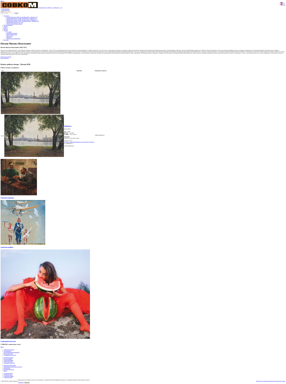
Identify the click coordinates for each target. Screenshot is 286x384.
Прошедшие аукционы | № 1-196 (15, 22)
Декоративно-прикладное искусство (13, 366)
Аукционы (6, 15)
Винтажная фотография (10, 365)
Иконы (5, 370)
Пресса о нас (10, 36)
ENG (284, 5)
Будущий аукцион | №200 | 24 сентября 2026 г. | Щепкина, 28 (22, 17)
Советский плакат (8, 361)
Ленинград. (68, 126)
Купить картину (5, 58)
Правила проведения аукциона (14, 24)
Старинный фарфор (9, 376)
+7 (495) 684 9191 (5, 9)
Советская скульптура (9, 363)
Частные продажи (8, 25)
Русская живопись (8, 353)
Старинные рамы (8, 377)
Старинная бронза (8, 373)
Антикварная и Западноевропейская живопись (11, 351)
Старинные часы (8, 374)
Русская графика (8, 359)
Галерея (6, 30)
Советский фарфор (8, 360)
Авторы (6, 26)
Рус (284, 3)
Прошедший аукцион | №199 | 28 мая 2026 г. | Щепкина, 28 (21, 18)
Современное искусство (10, 355)
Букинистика (7, 368)
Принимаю (27, 382)
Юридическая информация (13, 38)
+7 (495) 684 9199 (5, 10)
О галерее (9, 32)
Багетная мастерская (12, 34)
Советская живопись (9, 349)
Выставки (6, 40)
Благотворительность (12, 33)
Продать (6, 29)
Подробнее (21, 382)
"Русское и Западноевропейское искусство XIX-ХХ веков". (79, 142)
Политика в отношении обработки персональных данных (270, 381)
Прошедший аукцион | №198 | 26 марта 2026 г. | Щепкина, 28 (22, 19)
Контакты (9, 37)
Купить (5, 28)
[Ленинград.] (30, 113)
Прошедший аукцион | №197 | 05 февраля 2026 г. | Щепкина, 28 (23, 21)
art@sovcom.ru (7, 11)
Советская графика (8, 357)
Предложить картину (6, 56)
